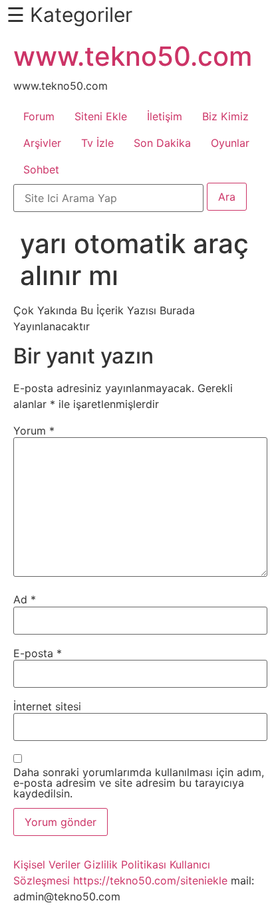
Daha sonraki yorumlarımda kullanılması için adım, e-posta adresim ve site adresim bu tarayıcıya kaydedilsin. (138, 783)
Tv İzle (97, 143)
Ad (24, 599)
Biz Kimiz (225, 116)
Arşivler (42, 143)
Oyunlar (230, 143)
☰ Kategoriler (69, 15)
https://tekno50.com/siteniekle (150, 880)
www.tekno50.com (132, 56)
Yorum (34, 430)
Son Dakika (162, 143)
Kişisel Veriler (46, 864)
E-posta (37, 653)
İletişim (164, 116)
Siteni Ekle (100, 116)
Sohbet (41, 169)
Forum (39, 116)
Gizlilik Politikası (125, 864)
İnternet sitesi (47, 706)
